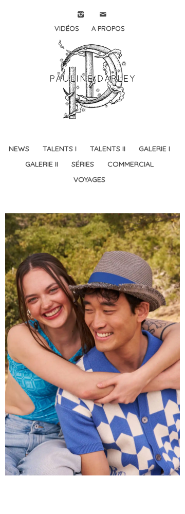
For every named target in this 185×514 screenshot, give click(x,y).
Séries (82, 164)
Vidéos (66, 28)
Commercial (130, 164)
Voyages (89, 179)
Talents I (60, 148)
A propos (108, 28)
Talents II (107, 148)
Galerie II (41, 164)
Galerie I (154, 148)
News (19, 148)
